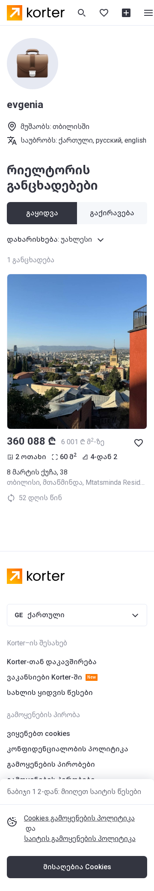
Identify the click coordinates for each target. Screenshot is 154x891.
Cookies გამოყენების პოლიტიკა (79, 818)
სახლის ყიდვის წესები (50, 693)
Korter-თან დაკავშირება (52, 662)
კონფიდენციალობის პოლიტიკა (67, 749)
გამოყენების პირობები (51, 764)
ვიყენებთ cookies (38, 734)
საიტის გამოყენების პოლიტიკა (80, 839)
